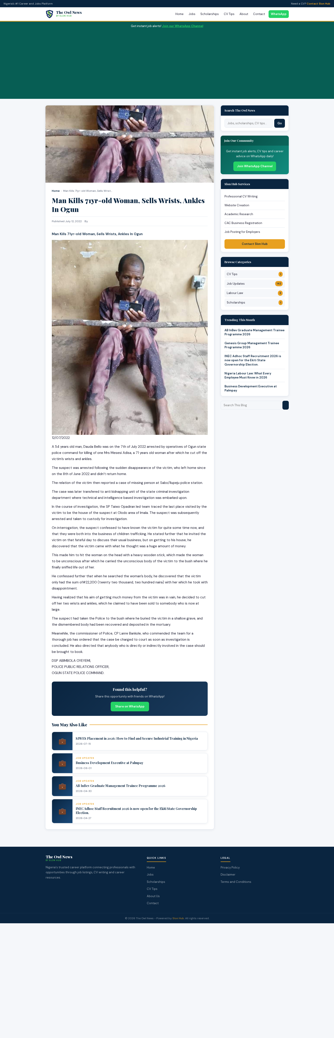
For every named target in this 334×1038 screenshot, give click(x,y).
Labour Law (254, 293)
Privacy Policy (230, 867)
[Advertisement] (167, 63)
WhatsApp (279, 14)
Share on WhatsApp (130, 706)
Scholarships (209, 14)
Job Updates (254, 284)
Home (179, 14)
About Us (153, 896)
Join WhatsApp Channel (254, 166)
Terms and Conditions (236, 882)
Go (279, 123)
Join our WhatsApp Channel (182, 26)
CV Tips (229, 14)
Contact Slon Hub (318, 3)
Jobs (192, 14)
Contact (259, 14)
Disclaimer (228, 874)
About (243, 14)
